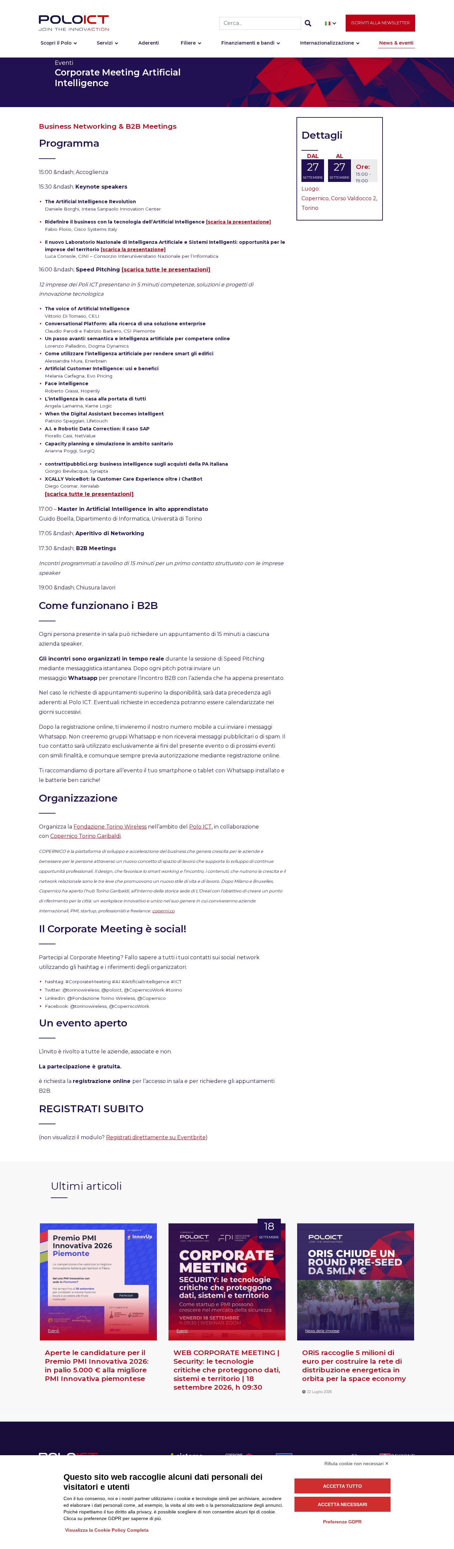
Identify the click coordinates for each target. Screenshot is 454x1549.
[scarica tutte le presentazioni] (166, 269)
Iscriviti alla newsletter (380, 22)
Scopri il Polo (56, 43)
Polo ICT (200, 827)
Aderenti (148, 43)
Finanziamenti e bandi (248, 43)
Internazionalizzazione (327, 43)
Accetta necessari (342, 1504)
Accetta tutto (342, 1486)
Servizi (105, 43)
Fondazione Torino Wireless (110, 827)
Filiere (188, 43)
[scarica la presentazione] (238, 222)
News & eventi (396, 43)
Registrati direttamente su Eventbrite (156, 1137)
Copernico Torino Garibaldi (85, 836)
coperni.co (163, 910)
